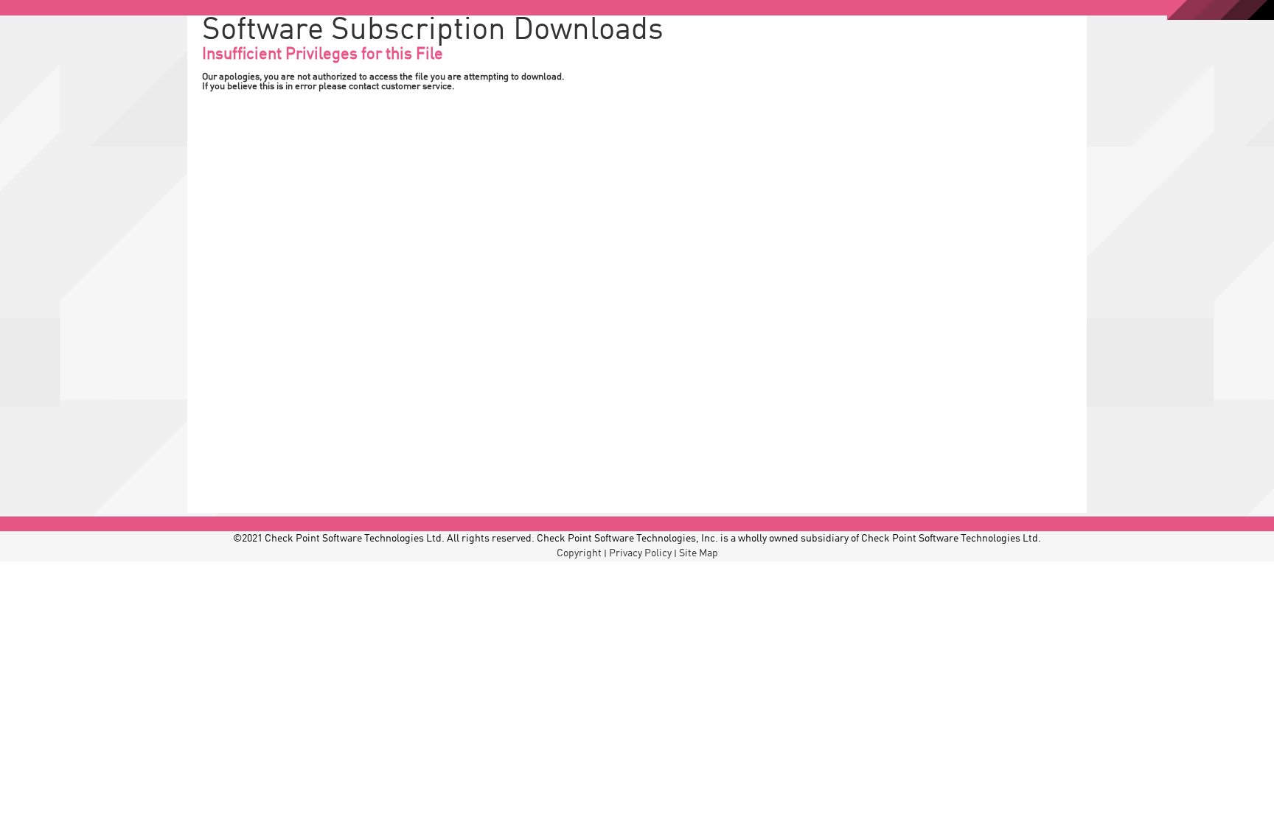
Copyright (579, 553)
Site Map (698, 553)
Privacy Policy (640, 553)
